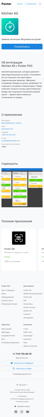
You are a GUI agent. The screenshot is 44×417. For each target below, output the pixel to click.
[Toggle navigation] (40, 4)
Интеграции (28, 317)
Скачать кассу (7, 300)
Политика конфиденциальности (22, 399)
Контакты (27, 339)
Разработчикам (23, 406)
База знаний (6, 329)
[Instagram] (22, 412)
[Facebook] (16, 412)
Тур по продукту (8, 290)
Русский (22, 385)
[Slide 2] (24, 204)
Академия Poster (8, 335)
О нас (25, 329)
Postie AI (26, 314)
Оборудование (7, 297)
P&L (25, 300)
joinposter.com (7, 129)
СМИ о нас (27, 332)
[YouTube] (27, 412)
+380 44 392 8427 (8, 135)
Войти (19, 4)
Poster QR (27, 290)
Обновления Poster (9, 304)
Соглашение (22, 396)
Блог (3, 339)
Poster (6, 4)
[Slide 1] (20, 204)
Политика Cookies (22, 401)
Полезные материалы (10, 342)
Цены (3, 293)
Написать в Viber (23, 368)
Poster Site (27, 297)
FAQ (25, 342)
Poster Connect (29, 307)
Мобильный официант (32, 293)
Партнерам (27, 335)
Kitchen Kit (27, 311)
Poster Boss (28, 304)
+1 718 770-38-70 (22, 353)
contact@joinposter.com (10, 140)
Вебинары (5, 332)
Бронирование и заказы (11, 123)
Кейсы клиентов (30, 346)
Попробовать (31, 4)
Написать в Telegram (23, 363)
